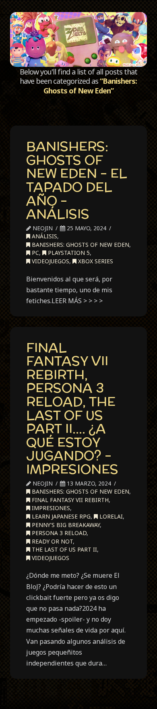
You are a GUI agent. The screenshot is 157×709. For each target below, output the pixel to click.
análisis (43, 236)
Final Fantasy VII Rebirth (69, 500)
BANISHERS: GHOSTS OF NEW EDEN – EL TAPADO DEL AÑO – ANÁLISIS (76, 180)
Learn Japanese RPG (60, 516)
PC (34, 252)
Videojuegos (49, 261)
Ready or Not (51, 541)
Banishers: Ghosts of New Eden (79, 244)
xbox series (94, 261)
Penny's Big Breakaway (65, 525)
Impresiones (50, 508)
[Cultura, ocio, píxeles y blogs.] (78, 39)
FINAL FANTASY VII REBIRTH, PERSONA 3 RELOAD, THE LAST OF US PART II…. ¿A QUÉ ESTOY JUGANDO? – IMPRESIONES (72, 408)
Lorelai (110, 516)
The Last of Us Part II (63, 549)
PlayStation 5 (68, 252)
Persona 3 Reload (58, 533)
